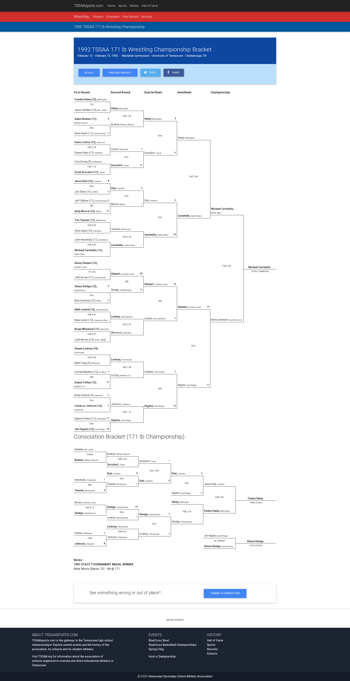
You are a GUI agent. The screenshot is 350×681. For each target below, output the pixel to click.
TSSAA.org (45, 656)
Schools (212, 653)
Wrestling (81, 16)
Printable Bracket (120, 72)
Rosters (98, 16)
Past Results (130, 16)
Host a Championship (162, 656)
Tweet (152, 72)
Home (111, 5)
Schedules (113, 16)
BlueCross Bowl (159, 640)
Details (89, 72)
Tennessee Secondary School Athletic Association (180, 676)
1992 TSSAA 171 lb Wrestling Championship (109, 27)
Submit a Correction (225, 593)
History (134, 5)
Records (146, 16)
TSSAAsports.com (88, 5)
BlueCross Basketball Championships (173, 645)
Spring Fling (156, 649)
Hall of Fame (150, 5)
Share (175, 72)
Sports (122, 5)
